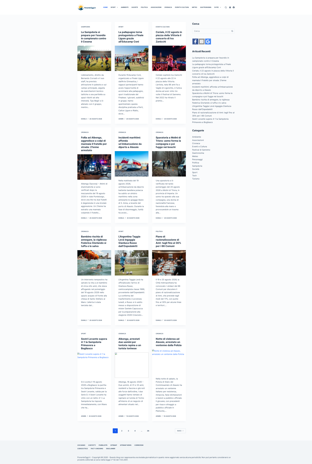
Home (105, 7)
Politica (144, 7)
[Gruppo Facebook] (230, 7)
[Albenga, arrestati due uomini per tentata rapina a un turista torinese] (132, 365)
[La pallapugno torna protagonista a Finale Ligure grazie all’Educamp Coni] (132, 58)
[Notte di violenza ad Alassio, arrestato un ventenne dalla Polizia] (169, 362)
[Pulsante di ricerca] (232, 31)
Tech (194, 175)
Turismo (196, 178)
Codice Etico (82, 448)
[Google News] (202, 41)
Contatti (92, 445)
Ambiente (124, 7)
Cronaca (168, 7)
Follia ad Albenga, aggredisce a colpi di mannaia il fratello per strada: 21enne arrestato (94, 144)
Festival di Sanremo (201, 150)
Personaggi (197, 159)
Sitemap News (125, 445)
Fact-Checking (97, 448)
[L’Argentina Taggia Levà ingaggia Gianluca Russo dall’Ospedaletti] (132, 263)
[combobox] (211, 31)
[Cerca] (226, 7)
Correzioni (138, 445)
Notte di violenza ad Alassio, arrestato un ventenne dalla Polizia (169, 342)
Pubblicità (103, 445)
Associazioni (156, 7)
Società (135, 7)
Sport (113, 7)
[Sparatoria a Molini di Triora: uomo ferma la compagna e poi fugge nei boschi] (169, 164)
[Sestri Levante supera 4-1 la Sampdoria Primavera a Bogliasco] (94, 365)
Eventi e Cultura (182, 7)
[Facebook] (234, 7)
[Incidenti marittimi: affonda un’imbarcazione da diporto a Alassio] (132, 164)
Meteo (194, 7)
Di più (216, 7)
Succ (179, 431)
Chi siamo (81, 445)
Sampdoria (85, 27)
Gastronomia (205, 7)
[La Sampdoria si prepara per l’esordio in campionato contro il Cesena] (94, 58)
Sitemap (113, 445)
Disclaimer (110, 448)
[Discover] (208, 41)
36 (148, 431)
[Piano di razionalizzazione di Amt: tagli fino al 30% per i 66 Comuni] (169, 263)
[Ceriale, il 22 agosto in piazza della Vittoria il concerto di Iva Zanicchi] (169, 58)
